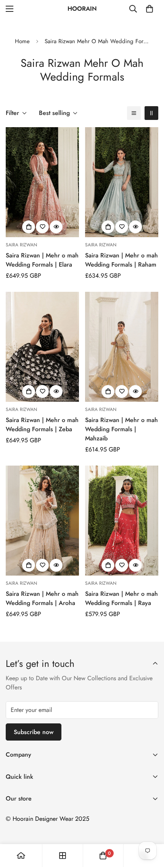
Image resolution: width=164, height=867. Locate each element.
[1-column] (134, 113)
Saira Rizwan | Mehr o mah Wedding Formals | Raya (121, 598)
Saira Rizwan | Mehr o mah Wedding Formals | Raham (121, 260)
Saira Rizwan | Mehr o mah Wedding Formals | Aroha (42, 598)
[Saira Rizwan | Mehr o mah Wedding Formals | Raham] (121, 182)
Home (22, 41)
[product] (21, 855)
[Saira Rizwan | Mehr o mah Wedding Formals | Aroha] (42, 521)
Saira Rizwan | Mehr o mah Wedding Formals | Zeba (42, 425)
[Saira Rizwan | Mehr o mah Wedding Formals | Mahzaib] (121, 347)
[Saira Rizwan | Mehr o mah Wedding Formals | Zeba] (42, 347)
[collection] (62, 855)
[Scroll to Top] (150, 826)
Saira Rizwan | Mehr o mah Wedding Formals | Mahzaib (121, 429)
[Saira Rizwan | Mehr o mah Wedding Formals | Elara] (42, 182)
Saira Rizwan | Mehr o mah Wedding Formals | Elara (42, 260)
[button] (149, 9)
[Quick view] (56, 226)
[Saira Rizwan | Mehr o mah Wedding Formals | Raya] (121, 521)
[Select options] (28, 226)
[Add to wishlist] (42, 226)
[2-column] (151, 113)
